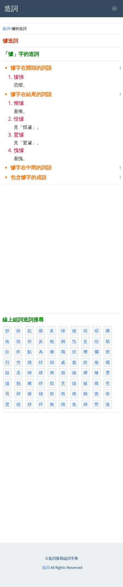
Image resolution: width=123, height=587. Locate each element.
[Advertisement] (61, 248)
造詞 (6, 28)
